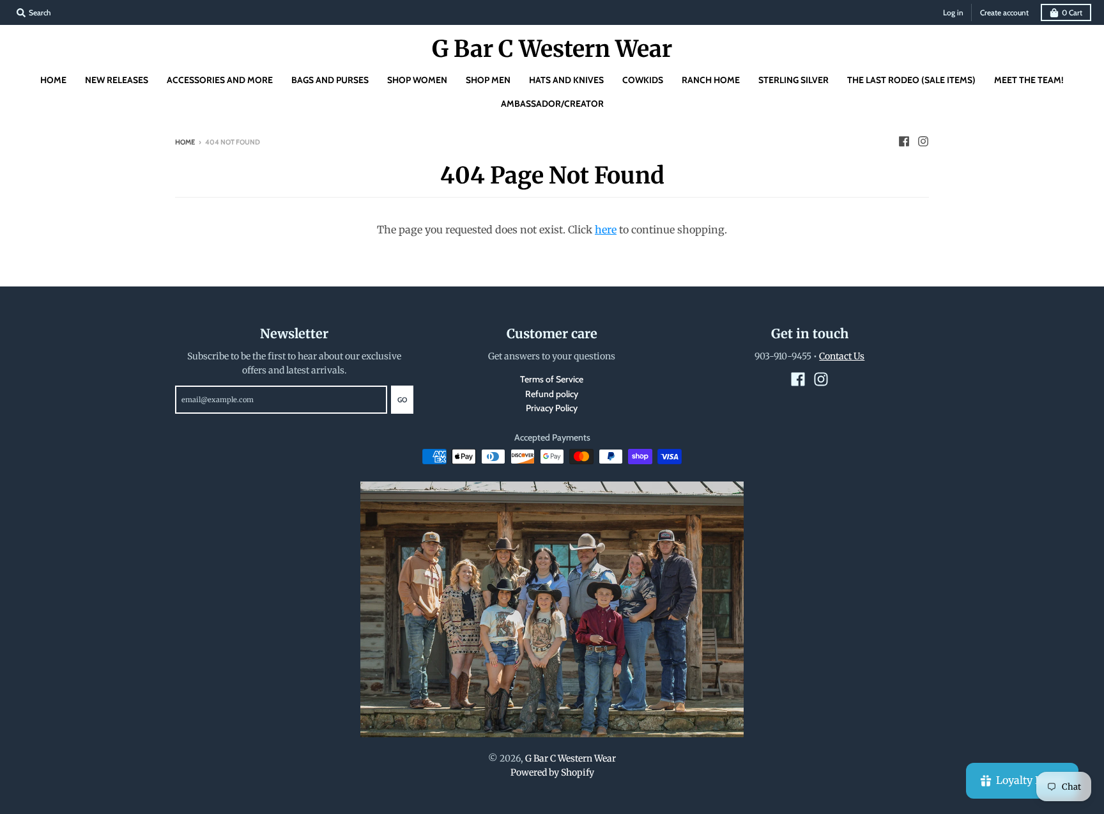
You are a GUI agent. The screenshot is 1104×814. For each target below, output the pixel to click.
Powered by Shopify (552, 772)
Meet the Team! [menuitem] (1029, 80)
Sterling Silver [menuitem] (793, 80)
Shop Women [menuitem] (417, 80)
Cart (1072, 12)
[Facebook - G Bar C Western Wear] (904, 141)
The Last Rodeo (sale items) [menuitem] (911, 80)
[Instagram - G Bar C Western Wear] (923, 141)
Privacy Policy (552, 408)
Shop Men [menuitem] (488, 80)
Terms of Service (551, 379)
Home (185, 141)
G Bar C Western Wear (552, 49)
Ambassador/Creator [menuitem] (552, 103)
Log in (953, 12)
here (606, 229)
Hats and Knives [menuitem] (566, 80)
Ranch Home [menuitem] (711, 80)
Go (402, 399)
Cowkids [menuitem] (642, 80)
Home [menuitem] (53, 80)
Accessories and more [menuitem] (220, 80)
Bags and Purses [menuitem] (330, 80)
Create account (1004, 12)
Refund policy (551, 394)
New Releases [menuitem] (116, 80)
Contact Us (841, 356)
